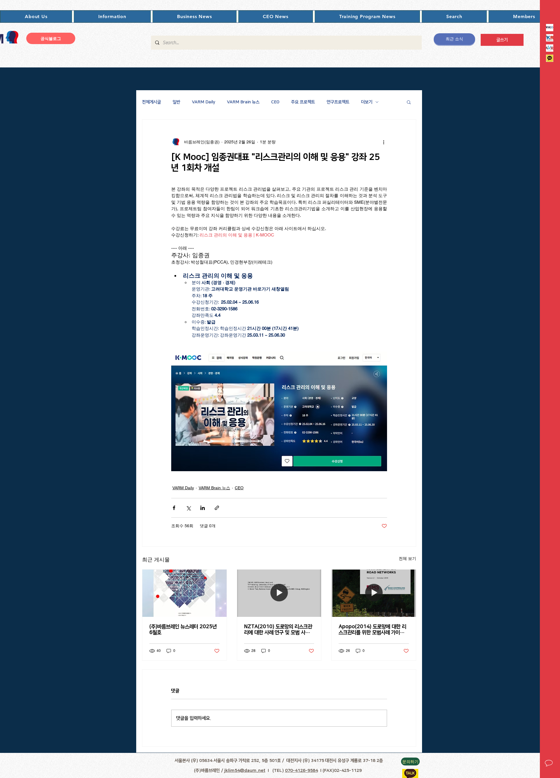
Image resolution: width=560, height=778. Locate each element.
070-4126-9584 (301, 770)
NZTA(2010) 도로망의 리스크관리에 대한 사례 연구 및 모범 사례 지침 (278, 630)
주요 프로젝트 (303, 102)
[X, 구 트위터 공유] (188, 508)
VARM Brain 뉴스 (243, 102)
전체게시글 (151, 102)
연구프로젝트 (338, 102)
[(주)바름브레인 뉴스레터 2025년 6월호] (184, 593)
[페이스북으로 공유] (174, 508)
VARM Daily (203, 102)
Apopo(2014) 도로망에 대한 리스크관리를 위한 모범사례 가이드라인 (374, 630)
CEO (275, 102)
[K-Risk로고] (549, 37)
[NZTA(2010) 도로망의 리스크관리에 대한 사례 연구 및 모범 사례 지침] (279, 593)
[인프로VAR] (549, 48)
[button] (36, 16)
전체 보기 (407, 558)
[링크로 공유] (217, 508)
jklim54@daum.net (244, 770)
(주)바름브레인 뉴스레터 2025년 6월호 (183, 630)
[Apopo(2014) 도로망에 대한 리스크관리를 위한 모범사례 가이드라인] (374, 593)
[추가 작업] (383, 141)
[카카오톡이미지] (549, 58)
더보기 (366, 102)
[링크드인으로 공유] (202, 508)
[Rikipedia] (549, 27)
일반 (176, 102)
